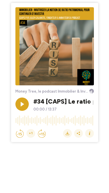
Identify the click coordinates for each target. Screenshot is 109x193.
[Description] (89, 133)
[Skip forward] (41, 133)
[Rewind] (19, 133)
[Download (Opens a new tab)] (67, 133)
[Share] (78, 133)
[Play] (22, 104)
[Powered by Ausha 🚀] (91, 91)
